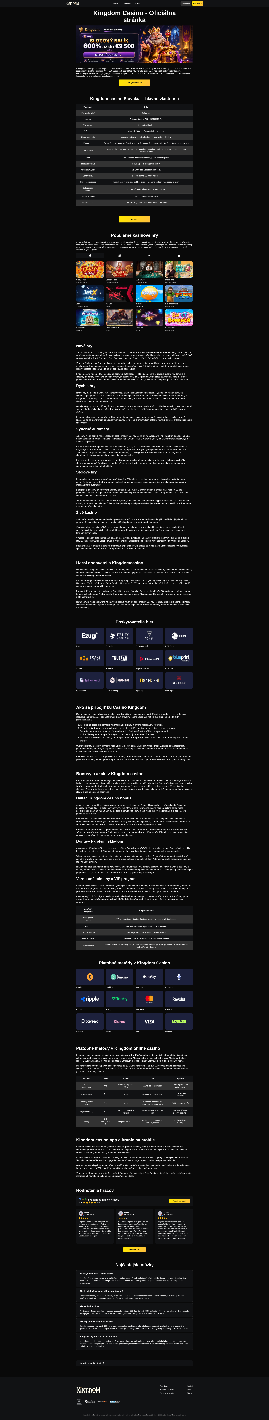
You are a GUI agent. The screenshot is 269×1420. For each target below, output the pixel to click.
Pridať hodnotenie (180, 1201)
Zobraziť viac (134, 1249)
